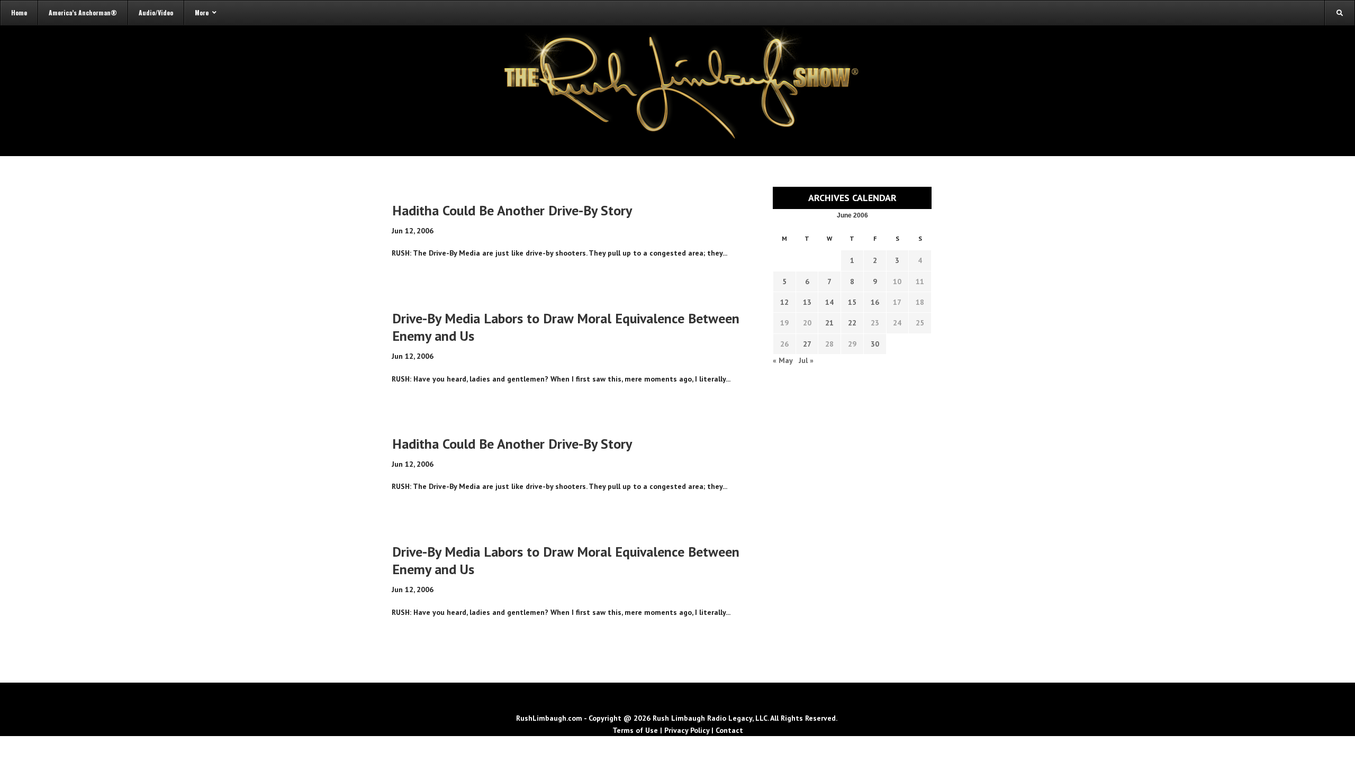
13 (807, 302)
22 (852, 323)
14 (829, 302)
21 (829, 323)
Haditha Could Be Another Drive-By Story (512, 210)
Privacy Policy (686, 730)
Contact (729, 730)
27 (807, 344)
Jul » (806, 360)
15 (852, 302)
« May (782, 360)
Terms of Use (635, 730)
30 (875, 344)
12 (784, 302)
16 (875, 302)
